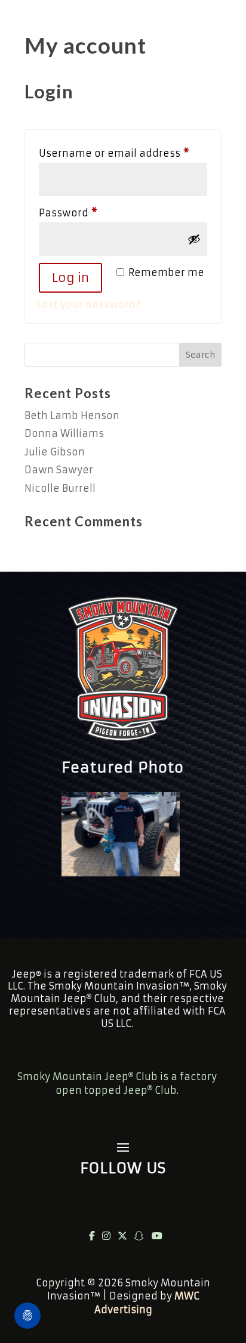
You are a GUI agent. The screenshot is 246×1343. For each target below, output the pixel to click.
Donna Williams (64, 433)
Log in (70, 277)
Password (91, 212)
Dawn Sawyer (58, 470)
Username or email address (123, 153)
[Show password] (194, 239)
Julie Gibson (54, 452)
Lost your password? (88, 305)
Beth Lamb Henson (71, 415)
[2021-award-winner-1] (120, 873)
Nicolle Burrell (60, 488)
